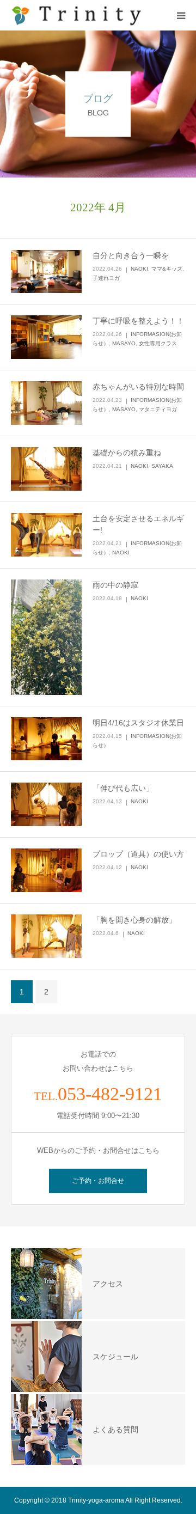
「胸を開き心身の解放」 (134, 919)
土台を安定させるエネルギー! (138, 524)
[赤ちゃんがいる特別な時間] (46, 403)
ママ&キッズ (166, 269)
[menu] (181, 15)
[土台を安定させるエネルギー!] (46, 535)
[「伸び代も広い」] (46, 804)
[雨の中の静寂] (46, 637)
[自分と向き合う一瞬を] (46, 272)
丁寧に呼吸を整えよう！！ (138, 320)
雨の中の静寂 (115, 585)
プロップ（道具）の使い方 (138, 854)
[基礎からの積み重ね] (46, 469)
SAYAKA (162, 466)
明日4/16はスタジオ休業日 (138, 722)
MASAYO (124, 343)
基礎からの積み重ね (127, 452)
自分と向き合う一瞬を (131, 255)
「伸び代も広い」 (123, 788)
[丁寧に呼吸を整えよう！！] (46, 337)
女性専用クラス (158, 343)
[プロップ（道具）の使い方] (46, 870)
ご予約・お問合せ (98, 1181)
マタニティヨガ (158, 409)
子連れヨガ (106, 278)
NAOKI (139, 269)
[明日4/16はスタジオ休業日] (46, 739)
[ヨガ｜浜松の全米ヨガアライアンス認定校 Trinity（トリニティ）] (76, 15)
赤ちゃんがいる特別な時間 (138, 386)
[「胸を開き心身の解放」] (46, 936)
